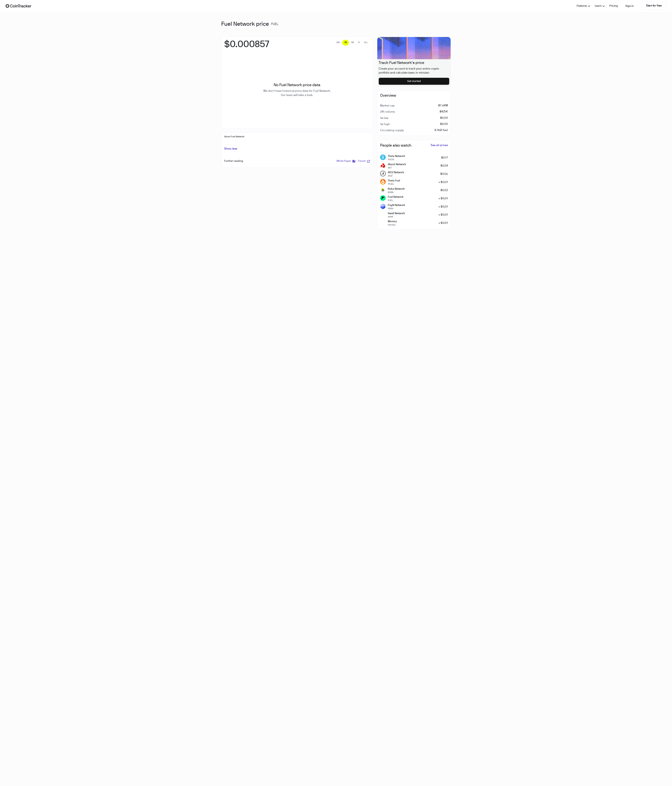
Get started (414, 81)
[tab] (338, 43)
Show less (230, 149)
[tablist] (352, 43)
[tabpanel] (246, 46)
